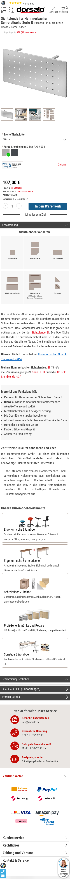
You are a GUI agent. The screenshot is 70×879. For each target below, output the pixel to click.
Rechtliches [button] (11, 845)
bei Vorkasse (16, 188)
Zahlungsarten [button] (13, 776)
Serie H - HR (39, 372)
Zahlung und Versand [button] (18, 853)
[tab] (35, 776)
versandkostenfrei (25, 191)
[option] (6, 152)
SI (49, 367)
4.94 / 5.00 (28, 3)
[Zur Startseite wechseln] (30, 9)
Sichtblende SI (40, 332)
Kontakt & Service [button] (16, 860)
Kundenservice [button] (13, 838)
